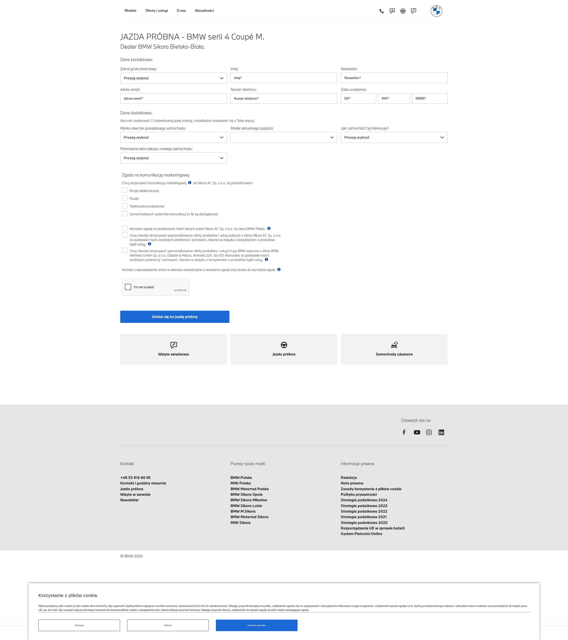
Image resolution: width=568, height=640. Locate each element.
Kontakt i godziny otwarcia (143, 483)
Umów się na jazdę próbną (174, 316)
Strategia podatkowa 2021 (364, 516)
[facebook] (404, 436)
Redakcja (349, 477)
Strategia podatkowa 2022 (364, 511)
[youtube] (416, 436)
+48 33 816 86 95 (135, 477)
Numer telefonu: (243, 89)
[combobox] (173, 78)
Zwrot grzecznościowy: (138, 68)
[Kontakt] (392, 11)
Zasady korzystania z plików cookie (371, 488)
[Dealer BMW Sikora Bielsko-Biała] (437, 11)
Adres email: (130, 89)
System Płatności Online (361, 533)
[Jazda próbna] (403, 11)
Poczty (134, 198)
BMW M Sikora (243, 511)
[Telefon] (381, 11)
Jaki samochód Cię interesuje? (365, 128)
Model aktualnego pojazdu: (252, 128)
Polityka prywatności (359, 494)
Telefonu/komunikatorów (147, 206)
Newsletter (129, 500)
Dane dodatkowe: (136, 112)
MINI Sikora (240, 522)
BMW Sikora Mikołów (249, 500)
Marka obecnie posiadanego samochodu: (153, 128)
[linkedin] (441, 436)
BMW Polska (241, 477)
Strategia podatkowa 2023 (364, 505)
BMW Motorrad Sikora (249, 516)
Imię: (234, 68)
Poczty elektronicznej (144, 191)
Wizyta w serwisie (135, 494)
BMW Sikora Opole (246, 494)
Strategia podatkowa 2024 (364, 500)
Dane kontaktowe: (136, 59)
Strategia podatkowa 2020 (364, 522)
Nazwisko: (349, 68)
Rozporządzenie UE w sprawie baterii (372, 528)
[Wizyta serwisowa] (413, 11)
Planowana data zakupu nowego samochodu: (156, 148)
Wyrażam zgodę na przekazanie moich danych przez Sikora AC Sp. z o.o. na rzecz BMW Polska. (198, 229)
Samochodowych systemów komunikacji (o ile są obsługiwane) (174, 214)
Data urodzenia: (353, 89)
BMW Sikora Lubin (246, 505)
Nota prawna (352, 483)
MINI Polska (241, 483)
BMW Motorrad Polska (250, 488)
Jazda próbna (131, 488)
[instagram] (429, 436)
